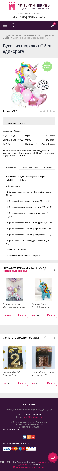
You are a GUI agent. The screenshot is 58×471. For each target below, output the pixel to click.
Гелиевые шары (32, 35)
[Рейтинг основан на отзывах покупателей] (47, 111)
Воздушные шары (12, 35)
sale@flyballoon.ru (33, 417)
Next (53, 269)
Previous (46, 269)
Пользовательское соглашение (29, 467)
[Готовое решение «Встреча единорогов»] (14, 289)
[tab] (11, 167)
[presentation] (11, 167)
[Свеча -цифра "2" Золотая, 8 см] (14, 357)
